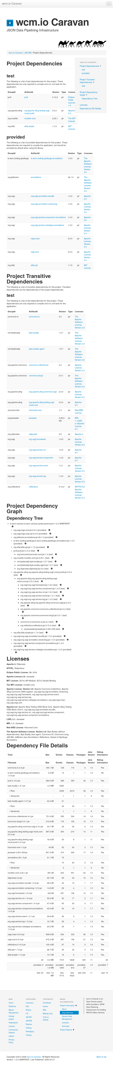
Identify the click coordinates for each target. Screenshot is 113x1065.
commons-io (34, 316)
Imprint (11, 1036)
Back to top (101, 1056)
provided (85, 73)
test (83, 69)
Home (11, 1003)
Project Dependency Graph (88, 93)
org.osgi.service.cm (37, 449)
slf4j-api (34, 265)
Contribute (47, 1003)
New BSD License (79, 411)
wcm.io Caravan (12, 3)
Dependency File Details (90, 108)
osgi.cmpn (35, 238)
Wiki (44, 1010)
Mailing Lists (48, 1013)
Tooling (28, 1035)
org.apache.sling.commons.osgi (43, 391)
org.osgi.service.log (37, 476)
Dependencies (67, 1012)
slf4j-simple (29, 126)
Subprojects (13, 1022)
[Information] (12, 527)
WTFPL (78, 486)
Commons (29, 1003)
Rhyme (28, 1010)
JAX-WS (27, 52)
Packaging (30, 1031)
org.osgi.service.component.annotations (48, 217)
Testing (28, 1028)
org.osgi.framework (37, 439)
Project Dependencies (89, 66)
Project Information (67, 1005)
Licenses (84, 104)
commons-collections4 (38, 364)
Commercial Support (13, 1031)
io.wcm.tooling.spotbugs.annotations (47, 158)
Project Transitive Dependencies (87, 81)
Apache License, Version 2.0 (87, 207)
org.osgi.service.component (41, 457)
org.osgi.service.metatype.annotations (47, 225)
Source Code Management (67, 1017)
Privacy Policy (11, 1041)
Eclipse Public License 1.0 (71, 101)
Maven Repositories (13, 1011)
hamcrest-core (35, 410)
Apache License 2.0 (79, 426)
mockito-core (30, 118)
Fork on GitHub (46, 1018)
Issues (45, 1006)
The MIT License (72, 119)
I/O (27, 1013)
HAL (27, 1006)
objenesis (33, 434)
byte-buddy (34, 332)
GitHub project (11, 1017)
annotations (36, 177)
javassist (32, 418)
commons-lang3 (36, 375)
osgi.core (35, 251)
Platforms (12, 1006)
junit (26, 97)
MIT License (71, 127)
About (64, 1009)
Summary (65, 1026)
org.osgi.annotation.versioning (44, 203)
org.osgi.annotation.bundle (42, 196)
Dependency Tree (89, 98)
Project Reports (66, 1029)
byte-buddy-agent (36, 348)
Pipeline (29, 1024)
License (12, 1026)
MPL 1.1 (77, 419)
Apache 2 (79, 434)
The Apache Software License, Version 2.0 (88, 165)
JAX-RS (29, 1017)
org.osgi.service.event (38, 465)
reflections (33, 486)
